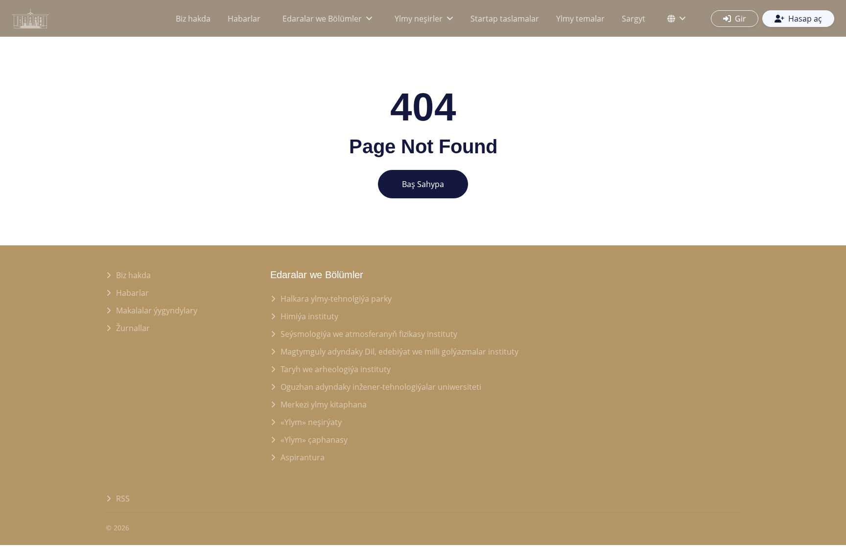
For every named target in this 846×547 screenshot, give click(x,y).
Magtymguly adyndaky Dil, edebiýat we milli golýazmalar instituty (399, 351)
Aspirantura (303, 457)
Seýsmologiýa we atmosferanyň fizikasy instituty (369, 334)
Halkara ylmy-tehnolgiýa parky (336, 298)
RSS (123, 498)
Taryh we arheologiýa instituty (336, 369)
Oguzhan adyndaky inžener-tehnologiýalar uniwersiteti (381, 386)
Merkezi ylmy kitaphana (324, 404)
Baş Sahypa (423, 184)
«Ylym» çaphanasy (314, 439)
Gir (740, 18)
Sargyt (633, 18)
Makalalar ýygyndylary (156, 310)
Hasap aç (805, 18)
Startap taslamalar (504, 18)
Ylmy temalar (580, 18)
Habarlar (244, 18)
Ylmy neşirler (419, 18)
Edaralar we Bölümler (322, 18)
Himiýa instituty (309, 316)
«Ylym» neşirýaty (311, 422)
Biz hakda (193, 18)
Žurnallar (133, 328)
